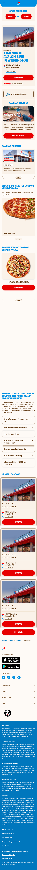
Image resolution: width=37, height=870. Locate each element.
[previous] (3, 177)
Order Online (18, 77)
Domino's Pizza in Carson (9, 504)
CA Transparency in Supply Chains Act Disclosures (15, 851)
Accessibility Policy (7, 859)
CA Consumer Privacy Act (8, 855)
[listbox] (18, 161)
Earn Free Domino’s (18, 136)
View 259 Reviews (18, 84)
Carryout (26, 16)
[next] (34, 177)
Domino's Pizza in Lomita (9, 555)
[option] (18, 161)
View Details (18, 522)
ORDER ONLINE (18, 288)
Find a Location (18, 632)
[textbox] (18, 407)
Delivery (10, 16)
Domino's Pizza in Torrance (9, 606)
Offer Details (8, 165)
